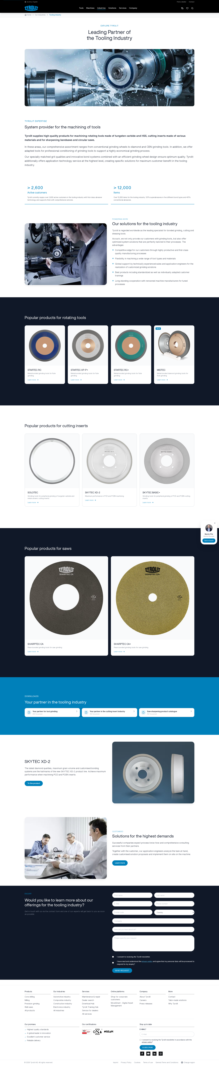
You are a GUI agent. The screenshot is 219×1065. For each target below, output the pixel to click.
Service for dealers (90, 1010)
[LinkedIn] (154, 1053)
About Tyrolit (145, 996)
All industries (58, 1010)
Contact (191, 2)
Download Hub (88, 1003)
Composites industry (62, 1000)
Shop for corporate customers (119, 998)
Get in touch (209, 540)
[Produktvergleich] (182, 8)
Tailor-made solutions (177, 1000)
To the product (33, 783)
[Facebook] (142, 1053)
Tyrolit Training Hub (90, 1007)
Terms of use (148, 1062)
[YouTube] (148, 1053)
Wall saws (29, 1007)
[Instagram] (160, 1053)
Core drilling (30, 996)
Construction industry (62, 1003)
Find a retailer (181, 2)
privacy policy (147, 961)
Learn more (120, 862)
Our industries (40, 15)
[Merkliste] (187, 8)
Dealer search (88, 1000)
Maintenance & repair (91, 996)
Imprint (115, 1062)
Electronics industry (61, 1007)
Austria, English (32, 2)
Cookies (137, 1062)
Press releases (146, 1003)
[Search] (192, 8)
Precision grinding (32, 1003)
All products (30, 1010)
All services (87, 1014)
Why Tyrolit (173, 1003)
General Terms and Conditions (167, 1062)
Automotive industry (61, 996)
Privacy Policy (126, 1062)
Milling (27, 1000)
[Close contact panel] (214, 523)
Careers (143, 1000)
